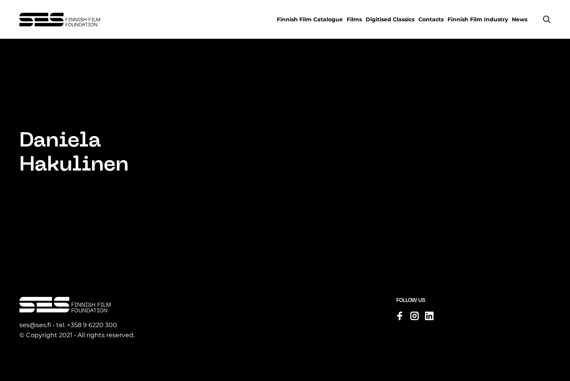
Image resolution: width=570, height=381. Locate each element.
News (519, 19)
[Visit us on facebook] (399, 316)
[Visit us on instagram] (414, 316)
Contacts (431, 19)
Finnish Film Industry (477, 19)
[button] (546, 19)
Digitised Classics (390, 19)
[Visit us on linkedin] (429, 316)
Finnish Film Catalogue (310, 19)
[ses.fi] (59, 19)
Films (354, 19)
